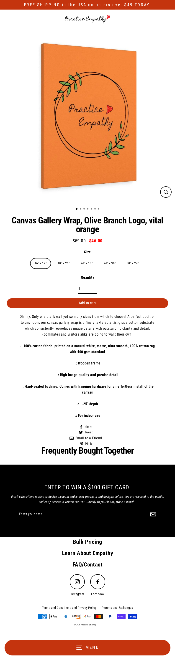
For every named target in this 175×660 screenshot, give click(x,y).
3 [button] (84, 209)
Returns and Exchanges (117, 608)
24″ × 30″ (110, 263)
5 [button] (92, 209)
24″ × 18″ (87, 263)
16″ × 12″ (41, 263)
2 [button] (81, 209)
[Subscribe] (152, 514)
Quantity (87, 277)
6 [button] (95, 209)
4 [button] (88, 209)
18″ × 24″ (64, 263)
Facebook (97, 594)
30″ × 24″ (133, 263)
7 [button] (99, 209)
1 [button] (77, 209)
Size (87, 252)
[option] (87, 116)
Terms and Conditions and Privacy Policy (69, 608)
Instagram (77, 594)
